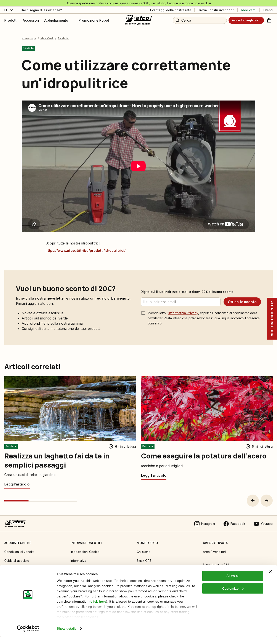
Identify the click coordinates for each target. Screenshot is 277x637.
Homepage (29, 38)
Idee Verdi (46, 38)
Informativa (78, 560)
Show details (66, 628)
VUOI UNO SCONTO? (271, 318)
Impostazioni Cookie (85, 552)
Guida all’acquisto (16, 560)
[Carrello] (269, 20)
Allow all (232, 576)
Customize (230, 588)
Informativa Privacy (183, 313)
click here (98, 601)
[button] (253, 501)
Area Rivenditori (214, 552)
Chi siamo (143, 552)
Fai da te (63, 38)
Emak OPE (144, 560)
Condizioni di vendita (19, 552)
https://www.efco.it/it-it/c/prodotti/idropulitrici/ (85, 250)
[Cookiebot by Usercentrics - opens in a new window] (28, 628)
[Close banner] (270, 571)
